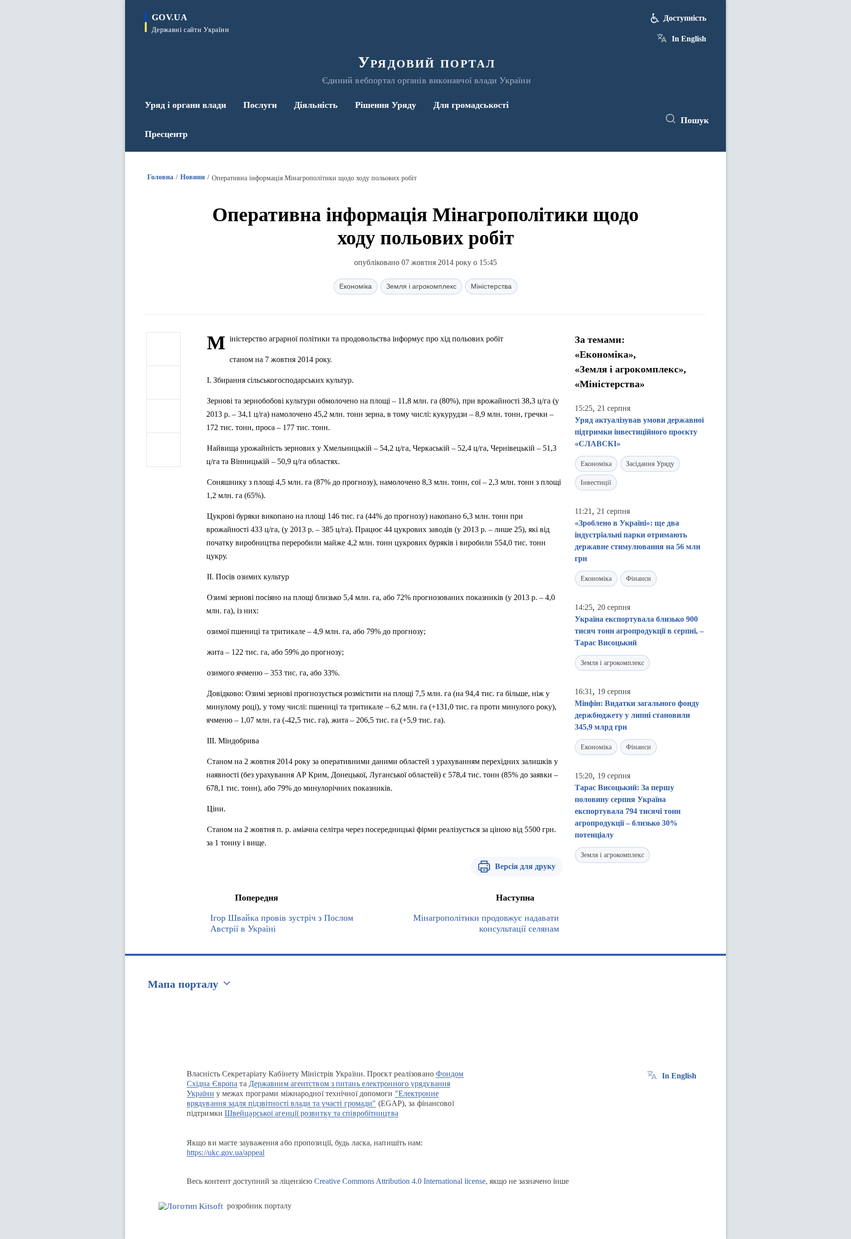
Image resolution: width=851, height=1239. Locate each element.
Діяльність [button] (316, 105)
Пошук (695, 120)
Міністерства (491, 286)
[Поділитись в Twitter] (163, 383)
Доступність (684, 18)
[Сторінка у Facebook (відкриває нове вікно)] (606, 119)
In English (689, 38)
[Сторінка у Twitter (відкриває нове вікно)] (624, 119)
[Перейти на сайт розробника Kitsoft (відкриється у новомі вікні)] (191, 1206)
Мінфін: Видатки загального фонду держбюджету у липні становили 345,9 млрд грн (637, 715)
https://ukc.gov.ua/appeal (226, 1152)
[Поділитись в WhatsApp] (163, 416)
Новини (192, 177)
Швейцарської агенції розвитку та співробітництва (311, 1113)
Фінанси (638, 578)
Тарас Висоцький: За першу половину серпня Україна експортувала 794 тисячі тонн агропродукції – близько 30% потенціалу (628, 811)
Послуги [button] (260, 105)
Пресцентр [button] (166, 134)
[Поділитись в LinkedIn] (163, 450)
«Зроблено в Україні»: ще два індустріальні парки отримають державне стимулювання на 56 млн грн (637, 541)
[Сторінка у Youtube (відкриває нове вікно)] (643, 119)
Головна (160, 177)
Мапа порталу (183, 984)
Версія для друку (525, 866)
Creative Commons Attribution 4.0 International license (400, 1181)
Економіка (355, 286)
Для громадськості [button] (471, 105)
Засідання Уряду (650, 464)
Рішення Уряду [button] (385, 105)
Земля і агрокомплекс (421, 286)
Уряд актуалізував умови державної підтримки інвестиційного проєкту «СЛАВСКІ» (639, 432)
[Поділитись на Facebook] (163, 349)
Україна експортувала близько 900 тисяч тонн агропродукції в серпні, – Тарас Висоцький (639, 631)
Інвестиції (596, 482)
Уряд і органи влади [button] (185, 105)
